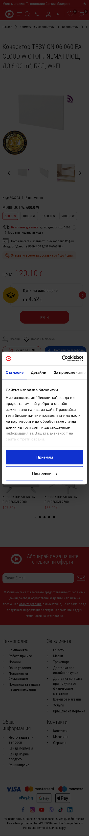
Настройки (41, 473)
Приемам (44, 457)
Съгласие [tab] (14, 372)
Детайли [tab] (38, 372)
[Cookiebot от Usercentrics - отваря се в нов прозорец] (62, 358)
